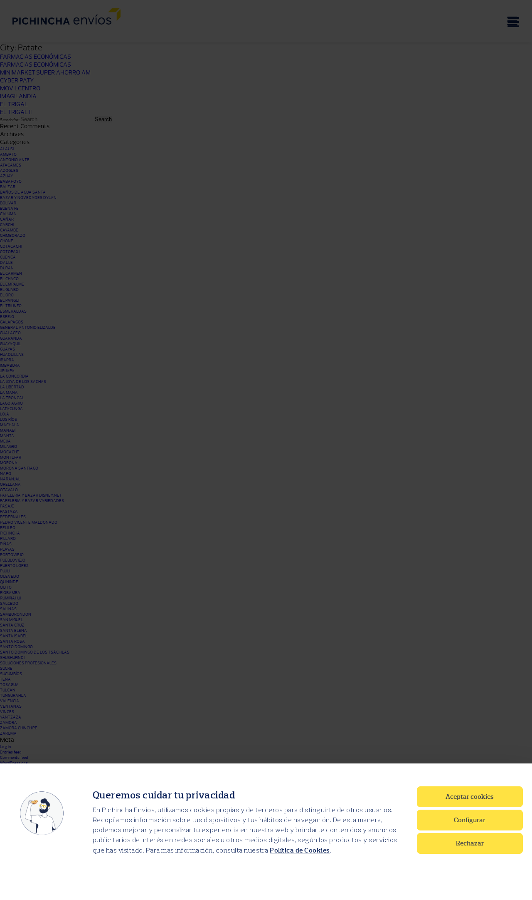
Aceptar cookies (470, 797)
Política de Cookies (300, 850)
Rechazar (470, 843)
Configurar (469, 820)
